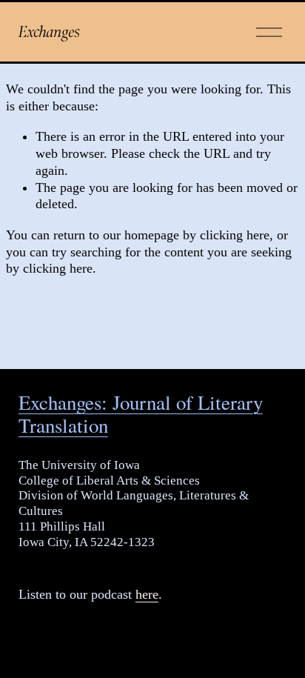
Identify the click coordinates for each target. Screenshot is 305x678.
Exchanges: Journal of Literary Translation (141, 414)
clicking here (234, 234)
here (146, 594)
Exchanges (49, 31)
